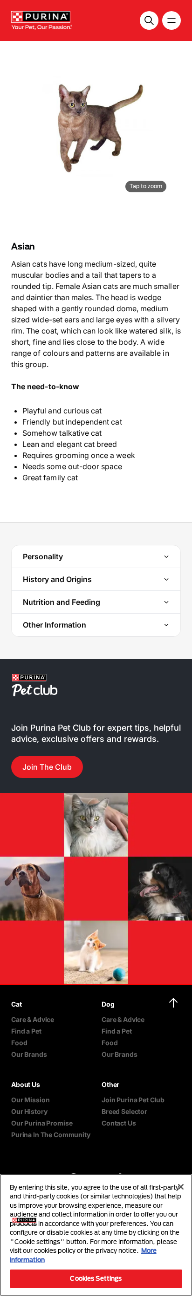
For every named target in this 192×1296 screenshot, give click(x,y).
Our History (29, 1111)
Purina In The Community (50, 1135)
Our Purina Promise (41, 1123)
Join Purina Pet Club (133, 1100)
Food (19, 1043)
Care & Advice (32, 1019)
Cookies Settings (96, 1278)
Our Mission (30, 1100)
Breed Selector (124, 1111)
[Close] (181, 1187)
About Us (25, 1084)
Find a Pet (26, 1031)
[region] (96, 1235)
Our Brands (29, 1054)
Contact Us (119, 1123)
